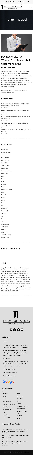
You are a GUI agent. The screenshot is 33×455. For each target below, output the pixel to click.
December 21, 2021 (6, 90)
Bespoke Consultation (11, 268)
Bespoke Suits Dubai (17, 269)
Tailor (5, 285)
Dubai (2, 176)
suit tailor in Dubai (15, 283)
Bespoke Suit (4, 149)
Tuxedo (3, 219)
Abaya (2, 268)
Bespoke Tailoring (6, 152)
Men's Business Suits (6, 279)
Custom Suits (4, 168)
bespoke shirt (20, 268)
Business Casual (5, 273)
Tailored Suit (4, 211)
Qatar (2, 192)
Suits (9, 283)
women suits (15, 290)
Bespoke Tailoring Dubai (12, 271)
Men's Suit (4, 187)
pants (2, 281)
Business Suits (5, 160)
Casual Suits (4, 163)
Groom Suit (12, 277)
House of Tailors (22, 90)
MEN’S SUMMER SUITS (7, 189)
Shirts (2, 203)
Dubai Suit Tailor (16, 275)
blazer (2, 155)
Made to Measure (25, 277)
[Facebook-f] (14, 329)
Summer (23, 283)
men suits (15, 279)
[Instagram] (11, 329)
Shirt (15, 281)
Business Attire (5, 157)
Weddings (3, 229)
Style (5, 283)
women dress (22, 289)
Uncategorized (5, 224)
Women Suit (8, 290)
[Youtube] (22, 329)
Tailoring (3, 213)
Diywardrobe (4, 173)
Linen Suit (3, 184)
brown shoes (23, 271)
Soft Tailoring (20, 281)
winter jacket (14, 289)
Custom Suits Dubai (6, 171)
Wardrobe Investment (7, 287)
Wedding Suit (4, 226)
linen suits (17, 277)
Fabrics (3, 179)
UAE (2, 221)
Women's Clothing (6, 234)
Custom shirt (4, 275)
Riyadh (3, 197)
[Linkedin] (18, 329)
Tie (2, 216)
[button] (31, 6)
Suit (2, 205)
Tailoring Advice (19, 285)
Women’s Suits (10, 92)
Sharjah (3, 200)
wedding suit (16, 287)
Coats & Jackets (5, 165)
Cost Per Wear (24, 273)
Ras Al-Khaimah (5, 195)
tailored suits (11, 285)
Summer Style (4, 208)
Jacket (2, 181)
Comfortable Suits (15, 273)
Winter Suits (4, 232)
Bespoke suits (7, 269)
